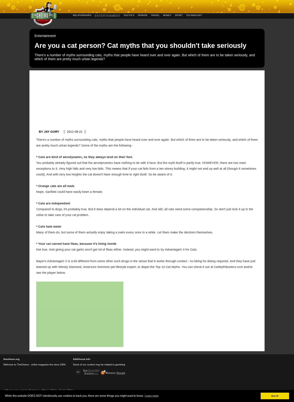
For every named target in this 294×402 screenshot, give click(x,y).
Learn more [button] (152, 395)
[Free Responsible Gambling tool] (113, 374)
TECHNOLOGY (194, 15)
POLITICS (129, 15)
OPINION (143, 15)
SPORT (179, 15)
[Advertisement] (147, 96)
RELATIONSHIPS (82, 15)
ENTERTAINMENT (107, 15)
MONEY (167, 15)
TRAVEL (155, 15)
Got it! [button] (275, 396)
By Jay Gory (49, 131)
